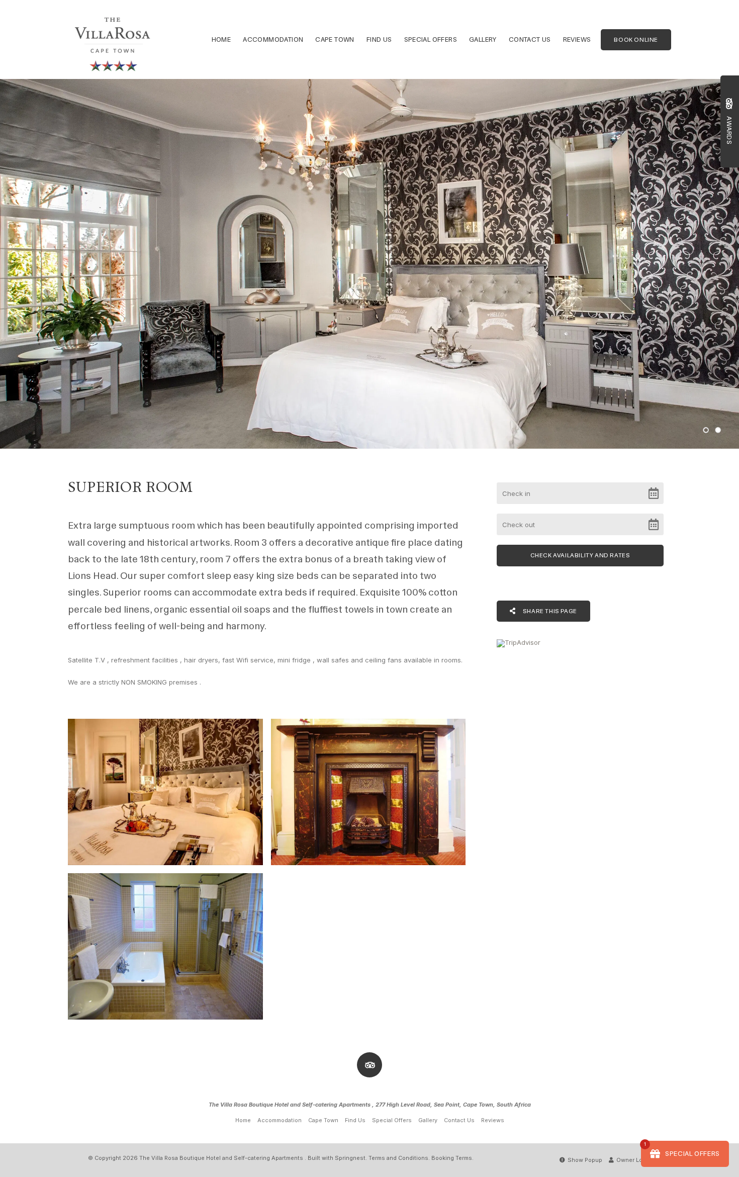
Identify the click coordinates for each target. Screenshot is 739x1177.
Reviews (577, 39)
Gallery (483, 39)
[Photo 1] (165, 792)
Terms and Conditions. (399, 1157)
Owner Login (633, 1159)
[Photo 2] (368, 792)
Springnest (350, 1157)
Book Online (636, 40)
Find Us (379, 39)
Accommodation (273, 39)
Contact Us (530, 39)
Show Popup (584, 1159)
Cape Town (334, 39)
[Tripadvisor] (369, 1064)
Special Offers (430, 39)
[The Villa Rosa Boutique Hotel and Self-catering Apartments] (112, 39)
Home (221, 39)
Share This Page (549, 611)
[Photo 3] (165, 946)
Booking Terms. (452, 1157)
